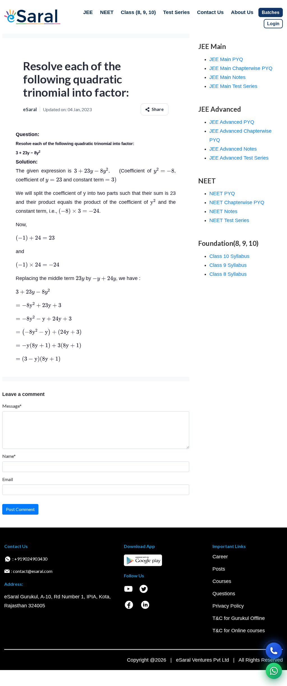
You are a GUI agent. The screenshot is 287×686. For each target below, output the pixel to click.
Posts (218, 569)
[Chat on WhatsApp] (274, 671)
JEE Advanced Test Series (239, 158)
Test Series (176, 12)
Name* (9, 456)
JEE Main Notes (227, 77)
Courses (221, 581)
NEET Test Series (229, 220)
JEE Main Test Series (233, 86)
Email (7, 479)
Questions (223, 593)
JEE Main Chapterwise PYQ (240, 68)
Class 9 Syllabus (228, 265)
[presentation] (95, 171)
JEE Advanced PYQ (231, 122)
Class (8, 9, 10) (138, 12)
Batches (270, 12)
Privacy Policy (228, 606)
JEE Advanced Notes (233, 149)
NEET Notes (223, 211)
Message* (12, 406)
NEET (107, 12)
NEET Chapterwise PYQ (236, 202)
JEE (88, 12)
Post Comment (20, 509)
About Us (242, 12)
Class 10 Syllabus (229, 256)
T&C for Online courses (238, 630)
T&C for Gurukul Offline (238, 618)
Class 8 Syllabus (228, 274)
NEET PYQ (222, 193)
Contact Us (210, 12)
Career (220, 556)
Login (273, 23)
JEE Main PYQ (226, 59)
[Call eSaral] (274, 651)
